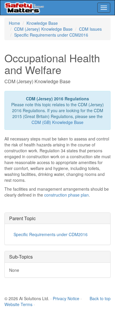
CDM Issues (90, 29)
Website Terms (18, 304)
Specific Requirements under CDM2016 (51, 35)
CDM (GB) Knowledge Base (57, 122)
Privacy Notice (66, 298)
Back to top (100, 298)
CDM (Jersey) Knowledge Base (43, 29)
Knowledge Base (42, 23)
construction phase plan (66, 195)
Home (14, 23)
